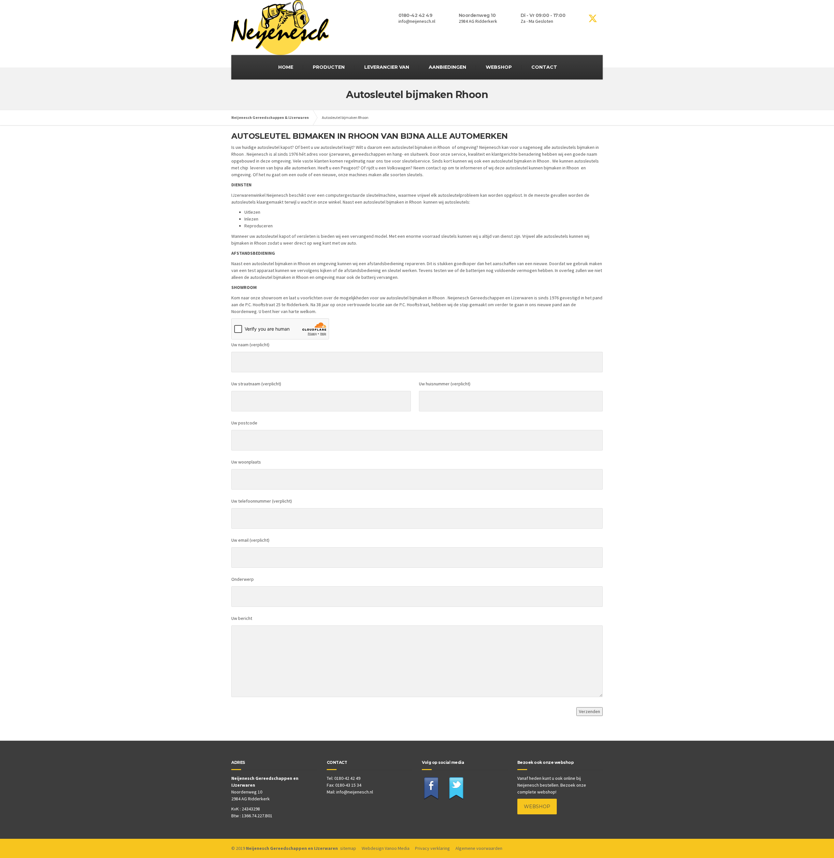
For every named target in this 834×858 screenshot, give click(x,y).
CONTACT (544, 67)
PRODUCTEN (329, 67)
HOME (285, 67)
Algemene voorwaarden (478, 848)
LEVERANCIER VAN (386, 67)
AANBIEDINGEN (447, 67)
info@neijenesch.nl (354, 792)
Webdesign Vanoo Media (386, 848)
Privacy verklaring (432, 848)
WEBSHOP (499, 67)
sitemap (348, 848)
